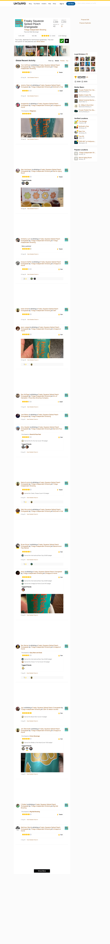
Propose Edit (85, 19)
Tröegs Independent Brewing (35, 30)
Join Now (71, 4)
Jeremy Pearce (26, 85)
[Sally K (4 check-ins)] (93, 64)
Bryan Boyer (25, 544)
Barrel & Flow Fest (35, 434)
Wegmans (33, 111)
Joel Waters (25, 414)
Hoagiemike (25, 103)
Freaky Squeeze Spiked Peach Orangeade (48, 571)
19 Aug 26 (23, 96)
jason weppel (25, 327)
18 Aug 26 (23, 139)
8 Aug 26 (23, 452)
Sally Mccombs (26, 509)
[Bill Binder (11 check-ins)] (76, 58)
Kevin (23, 571)
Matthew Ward (26, 827)
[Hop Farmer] (31, 564)
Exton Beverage (35, 736)
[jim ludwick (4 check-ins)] (82, 69)
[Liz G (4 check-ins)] (87, 69)
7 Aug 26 (23, 673)
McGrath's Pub (58, 87)
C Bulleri (23, 804)
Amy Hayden (25, 427)
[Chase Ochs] (35, 279)
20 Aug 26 (23, 77)
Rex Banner (25, 645)
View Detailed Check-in (33, 77)
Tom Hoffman (25, 65)
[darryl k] (31, 279)
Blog (30, 3)
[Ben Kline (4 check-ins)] (76, 69)
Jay (22, 707)
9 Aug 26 (23, 419)
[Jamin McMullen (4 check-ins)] (87, 64)
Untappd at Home (51, 573)
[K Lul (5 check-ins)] (93, 58)
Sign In (62, 4)
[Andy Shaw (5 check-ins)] (76, 64)
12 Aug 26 (23, 319)
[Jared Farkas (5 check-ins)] (87, 58)
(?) (87, 77)
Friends (62, 60)
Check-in (62, 41)
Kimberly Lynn (26, 239)
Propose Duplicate (85, 23)
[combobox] (87, 3)
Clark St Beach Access (50, 709)
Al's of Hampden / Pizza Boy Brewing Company (39, 397)
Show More (40, 41)
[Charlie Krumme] (31, 502)
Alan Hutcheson (26, 169)
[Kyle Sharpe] (31, 364)
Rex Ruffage (25, 394)
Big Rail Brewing (35, 811)
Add (67, 41)
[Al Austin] (31, 677)
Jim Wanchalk (25, 729)
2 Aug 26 (23, 774)
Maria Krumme (26, 482)
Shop (54, 3)
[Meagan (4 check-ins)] (93, 69)
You (67, 60)
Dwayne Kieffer (26, 262)
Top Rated (36, 3)
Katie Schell (25, 309)
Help (49, 3)
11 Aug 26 (23, 407)
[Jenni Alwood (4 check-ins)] (82, 64)
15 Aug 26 (23, 208)
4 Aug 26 (23, 721)
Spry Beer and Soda (36, 652)
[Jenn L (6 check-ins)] (82, 58)
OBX (54, 310)
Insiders (44, 3)
